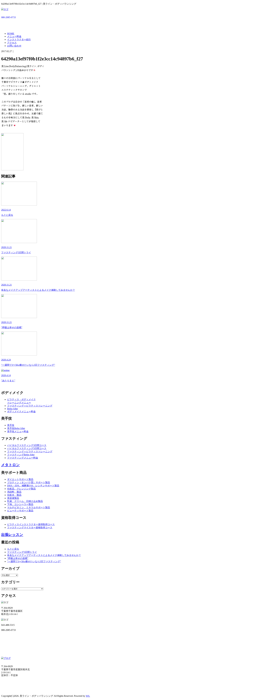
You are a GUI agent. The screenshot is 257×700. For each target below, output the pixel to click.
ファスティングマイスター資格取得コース (29, 527)
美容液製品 (13, 498)
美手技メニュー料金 (18, 431)
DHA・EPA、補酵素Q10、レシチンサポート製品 (33, 485)
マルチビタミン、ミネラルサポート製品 (28, 507)
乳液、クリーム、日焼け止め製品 (25, 501)
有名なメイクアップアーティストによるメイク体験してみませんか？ (44, 555)
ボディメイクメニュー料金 (21, 411)
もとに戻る (13, 549)
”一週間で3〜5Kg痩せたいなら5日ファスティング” (34, 561)
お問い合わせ (14, 45)
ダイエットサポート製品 (20, 479)
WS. (88, 696)
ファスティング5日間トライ (22, 552)
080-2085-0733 (8, 17)
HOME (10, 33)
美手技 (10, 425)
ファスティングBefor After (21, 454)
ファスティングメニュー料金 (22, 458)
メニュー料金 (14, 36)
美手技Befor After (16, 428)
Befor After (12, 408)
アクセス (12, 42)
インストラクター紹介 (19, 39)
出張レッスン (12, 535)
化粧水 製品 (14, 495)
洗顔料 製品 (14, 492)
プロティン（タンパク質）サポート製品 (28, 482)
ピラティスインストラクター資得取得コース (31, 524)
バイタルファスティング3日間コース (26, 445)
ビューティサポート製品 (20, 510)
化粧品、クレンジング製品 (21, 488)
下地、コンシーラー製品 (20, 504)
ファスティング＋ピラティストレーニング (29, 405)
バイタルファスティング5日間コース (26, 448)
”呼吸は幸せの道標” (17, 558)
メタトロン (10, 465)
